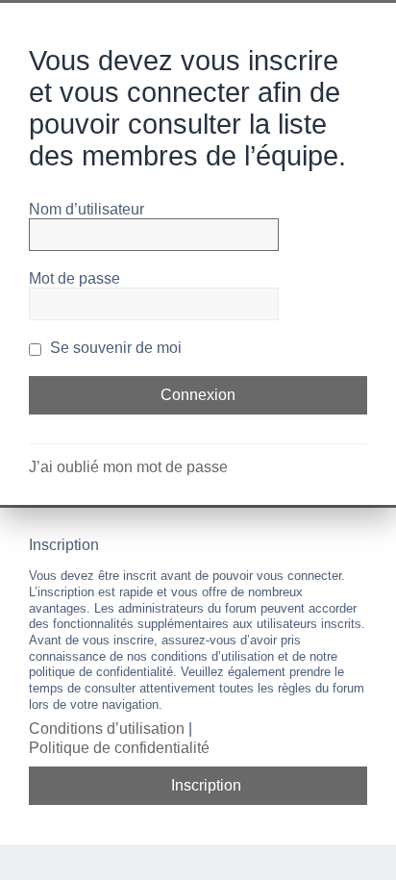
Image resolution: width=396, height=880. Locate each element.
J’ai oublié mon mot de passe (128, 467)
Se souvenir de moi (114, 347)
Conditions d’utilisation (107, 728)
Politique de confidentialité (119, 748)
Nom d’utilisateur (86, 209)
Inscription (206, 785)
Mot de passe (74, 278)
